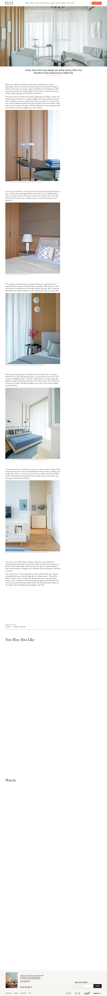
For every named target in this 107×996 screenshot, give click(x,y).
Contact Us (8, 993)
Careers (16, 993)
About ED (23, 993)
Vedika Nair (57, 75)
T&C (29, 993)
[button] (8, 627)
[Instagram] (21, 987)
